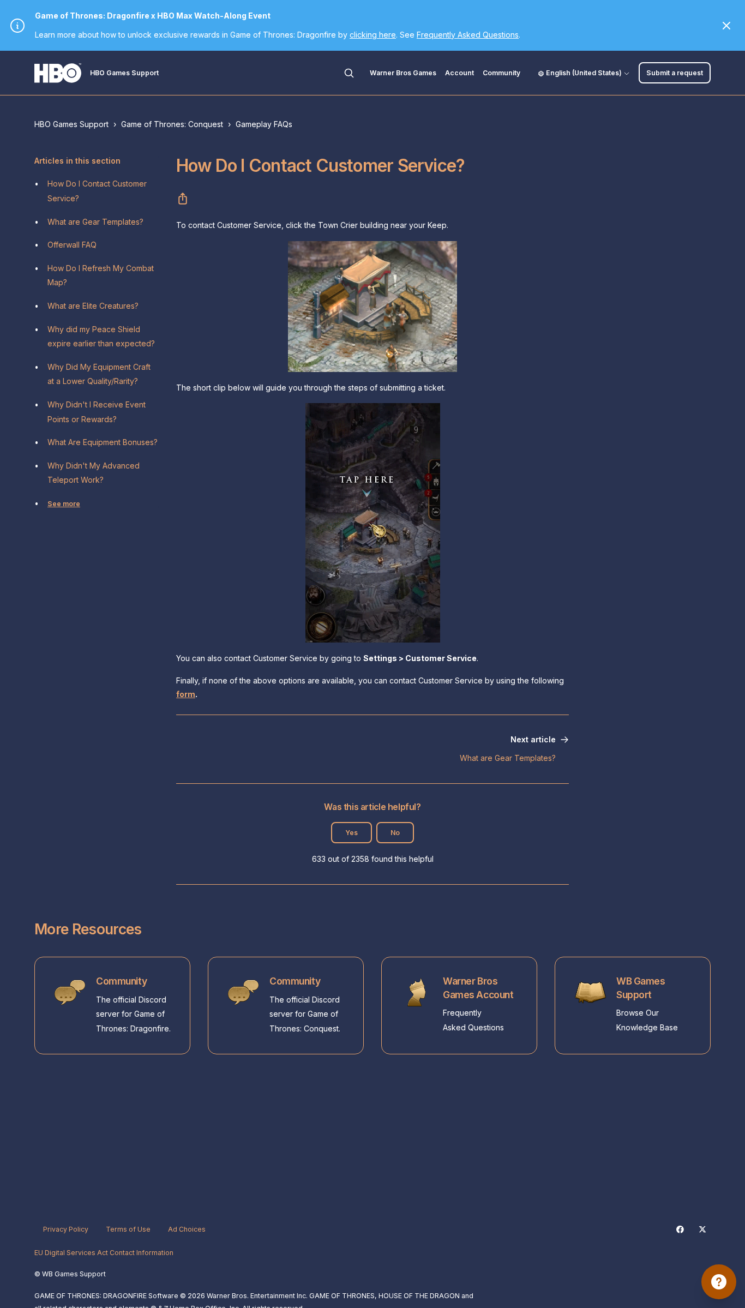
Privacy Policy (65, 1229)
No (395, 833)
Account (459, 73)
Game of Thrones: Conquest (172, 124)
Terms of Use (128, 1229)
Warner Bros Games (403, 73)
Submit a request (674, 73)
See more (63, 504)
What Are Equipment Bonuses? (102, 442)
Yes (351, 833)
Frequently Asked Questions (468, 34)
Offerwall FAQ (72, 244)
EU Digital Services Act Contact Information (103, 1253)
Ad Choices (187, 1229)
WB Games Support (640, 987)
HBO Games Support (71, 124)
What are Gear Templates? (95, 221)
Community (501, 73)
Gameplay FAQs (264, 124)
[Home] (57, 73)
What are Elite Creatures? (93, 305)
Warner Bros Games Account (478, 987)
